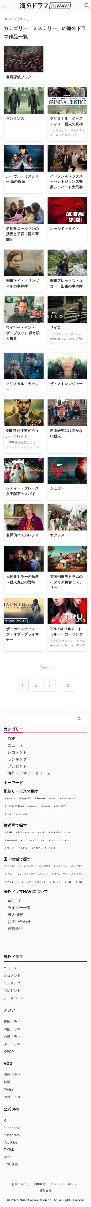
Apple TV (26, 798)
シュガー (57, 488)
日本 (80, 882)
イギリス (45, 866)
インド (10, 874)
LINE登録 (11, 1164)
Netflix (47, 806)
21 (69, 685)
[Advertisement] (69, 61)
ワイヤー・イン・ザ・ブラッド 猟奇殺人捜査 (23, 333)
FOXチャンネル (25, 832)
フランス (41, 882)
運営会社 (15, 928)
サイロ (55, 327)
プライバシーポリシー (65, 1184)
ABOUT (14, 901)
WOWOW (12, 840)
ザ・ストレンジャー (66, 383)
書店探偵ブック (19, 77)
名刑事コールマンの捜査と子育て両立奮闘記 (22, 234)
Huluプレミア (69, 798)
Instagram (12, 1135)
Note (7, 1157)
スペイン (78, 874)
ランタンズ (15, 118)
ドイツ (27, 882)
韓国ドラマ (12, 1021)
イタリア (78, 866)
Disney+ (41, 798)
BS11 (9, 832)
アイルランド (13, 866)
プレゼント (17, 766)
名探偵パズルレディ (22, 535)
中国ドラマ (12, 1029)
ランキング (17, 759)
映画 (7, 1082)
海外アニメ (12, 1097)
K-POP (9, 1051)
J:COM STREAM (15, 806)
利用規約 (40, 1184)
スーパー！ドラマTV (17, 848)
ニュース (15, 745)
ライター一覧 (19, 907)
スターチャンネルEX (17, 814)
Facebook (11, 1128)
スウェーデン (60, 874)
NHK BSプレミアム (60, 832)
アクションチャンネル (34, 840)
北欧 (69, 882)
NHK (42, 832)
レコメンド (17, 752)
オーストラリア (27, 874)
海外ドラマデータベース (29, 773)
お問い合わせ (19, 921)
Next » (46, 667)
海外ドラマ (12, 1074)
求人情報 (15, 914)
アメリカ (30, 866)
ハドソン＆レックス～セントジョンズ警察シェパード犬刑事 (66, 181)
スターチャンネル (60, 840)
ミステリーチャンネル (45, 848)
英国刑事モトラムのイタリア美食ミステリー (66, 582)
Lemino (33, 806)
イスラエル (61, 866)
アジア (9, 1010)
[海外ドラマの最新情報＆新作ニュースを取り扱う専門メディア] (45, 5)
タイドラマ (12, 1044)
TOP (11, 738)
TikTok (9, 1149)
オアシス (57, 535)
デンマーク (12, 882)
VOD (8, 1063)
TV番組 (9, 1089)
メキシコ (56, 882)
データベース (14, 998)
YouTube (10, 1142)
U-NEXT (60, 806)
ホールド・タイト (64, 228)
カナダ (44, 874)
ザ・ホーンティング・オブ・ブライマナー (22, 634)
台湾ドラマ (12, 1036)
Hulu (53, 798)
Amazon (11, 798)
